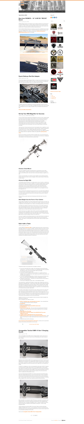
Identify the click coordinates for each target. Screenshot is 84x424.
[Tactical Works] (54, 74)
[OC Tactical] (54, 68)
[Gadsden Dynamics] (54, 48)
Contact (46, 11)
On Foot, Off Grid (36, 11)
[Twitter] (53, 17)
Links (53, 11)
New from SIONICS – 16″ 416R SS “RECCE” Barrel (33, 19)
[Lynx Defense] (59, 69)
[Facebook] (55, 17)
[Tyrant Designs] (60, 48)
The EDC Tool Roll (29, 11)
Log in (52, 95)
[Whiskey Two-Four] (60, 55)
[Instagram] (56, 17)
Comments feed (53, 97)
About (50, 11)
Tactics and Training (31, 115)
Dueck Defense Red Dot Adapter (29, 76)
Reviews (27, 115)
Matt (20, 21)
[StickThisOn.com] (54, 82)
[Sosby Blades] (60, 35)
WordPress (56, 420)
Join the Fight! (21, 11)
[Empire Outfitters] (60, 82)
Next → (36, 415)
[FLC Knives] (54, 42)
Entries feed (53, 96)
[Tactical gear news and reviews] (24, 9)
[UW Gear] (60, 61)
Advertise (41, 11)
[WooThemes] (63, 420)
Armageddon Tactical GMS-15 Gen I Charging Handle (33, 331)
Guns (28, 21)
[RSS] (51, 17)
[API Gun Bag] (60, 68)
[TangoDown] (54, 29)
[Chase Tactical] (60, 29)
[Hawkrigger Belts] (54, 88)
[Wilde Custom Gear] (54, 55)
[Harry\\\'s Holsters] (60, 42)
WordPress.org (53, 98)
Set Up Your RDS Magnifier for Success (31, 114)
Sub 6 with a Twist (24, 224)
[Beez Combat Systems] (54, 35)
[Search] (64, 21)
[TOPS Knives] (54, 61)
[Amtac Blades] (60, 75)
